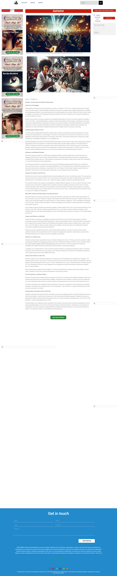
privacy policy (58, 558)
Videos (32, 2)
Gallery (24, 2)
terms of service (58, 561)
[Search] (101, 3)
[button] (50, 569)
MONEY (40, 2)
